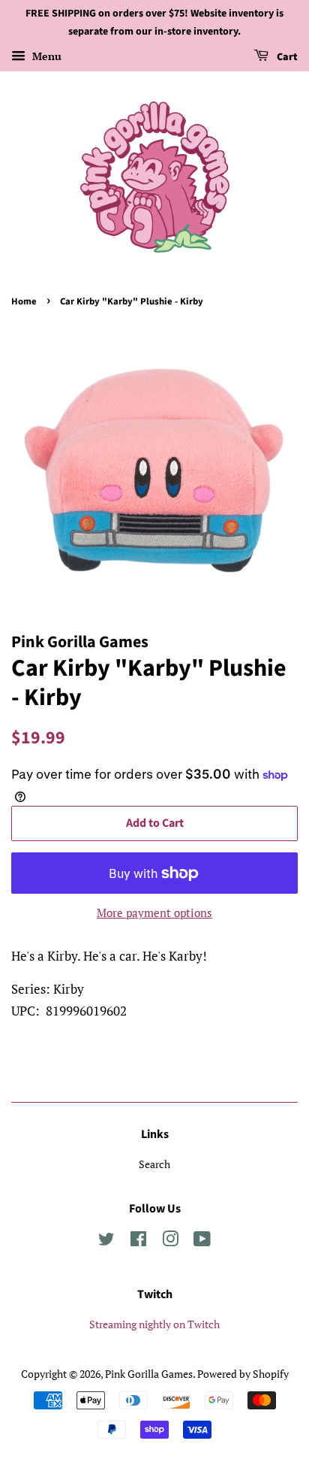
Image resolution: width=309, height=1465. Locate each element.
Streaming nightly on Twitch (154, 1324)
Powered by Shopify (243, 1374)
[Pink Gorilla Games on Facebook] (138, 1241)
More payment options (154, 912)
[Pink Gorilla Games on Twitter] (106, 1241)
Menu (45, 56)
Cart (286, 57)
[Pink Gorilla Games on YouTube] (202, 1241)
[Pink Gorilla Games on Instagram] (170, 1241)
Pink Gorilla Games (149, 1374)
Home (24, 301)
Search (154, 1164)
